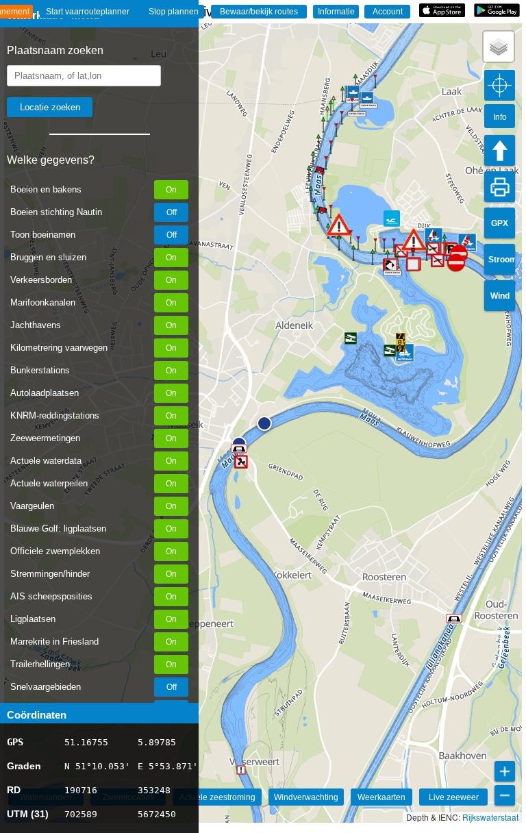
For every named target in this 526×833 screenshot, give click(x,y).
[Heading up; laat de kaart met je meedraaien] (499, 150)
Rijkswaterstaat (490, 817)
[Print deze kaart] (499, 186)
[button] (264, 423)
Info (500, 117)
